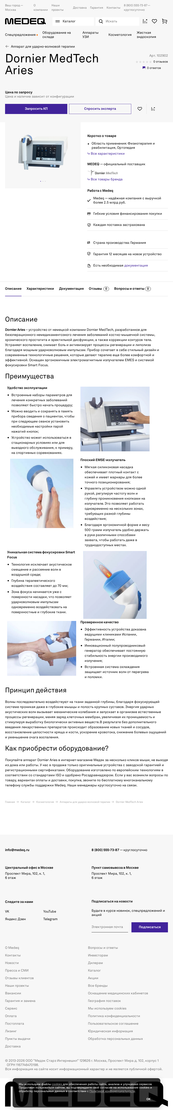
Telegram (50, 919)
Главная (10, 802)
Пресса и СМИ (16, 970)
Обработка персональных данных (115, 1039)
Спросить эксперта (100, 109)
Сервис (11, 1008)
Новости (12, 963)
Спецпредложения (20, 35)
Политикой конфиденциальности (112, 1091)
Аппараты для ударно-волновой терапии (84, 802)
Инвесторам (98, 955)
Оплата (11, 1016)
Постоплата (14, 1024)
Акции (93, 978)
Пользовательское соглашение (113, 1024)
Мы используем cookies (107, 1008)
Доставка (80, 7)
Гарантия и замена (20, 1001)
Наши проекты (17, 986)
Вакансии (13, 993)
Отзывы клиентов (19, 978)
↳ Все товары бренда (105, 179)
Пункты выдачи (17, 1039)
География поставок (104, 1001)
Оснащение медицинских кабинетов (118, 993)
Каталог (25, 802)
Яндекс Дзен (15, 919)
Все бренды (98, 986)
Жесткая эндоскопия (146, 35)
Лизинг (11, 1031)
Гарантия (96, 7)
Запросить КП (36, 109)
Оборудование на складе (56, 35)
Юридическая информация (110, 1031)
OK (148, 1099)
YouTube (49, 911)
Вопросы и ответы (103, 948)
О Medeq (12, 948)
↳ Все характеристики (106, 154)
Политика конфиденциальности (114, 1016)
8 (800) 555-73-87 (136, 5)
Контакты (113, 7)
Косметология (120, 35)
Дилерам (95, 963)
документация (136, 265)
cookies (57, 1084)
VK (7, 911)
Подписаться (150, 927)
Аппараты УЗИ (90, 35)
